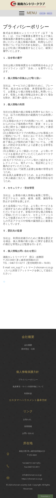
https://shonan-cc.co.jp (32, 478)
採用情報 (28, 426)
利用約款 (28, 393)
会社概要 (28, 345)
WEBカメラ (49, 13)
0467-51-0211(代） (34, 463)
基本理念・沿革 (28, 349)
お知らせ (27, 419)
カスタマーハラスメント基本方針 (28, 400)
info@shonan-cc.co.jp (32, 474)
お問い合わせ (28, 433)
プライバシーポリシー (28, 379)
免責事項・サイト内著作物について (28, 386)
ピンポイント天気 (42, 13)
